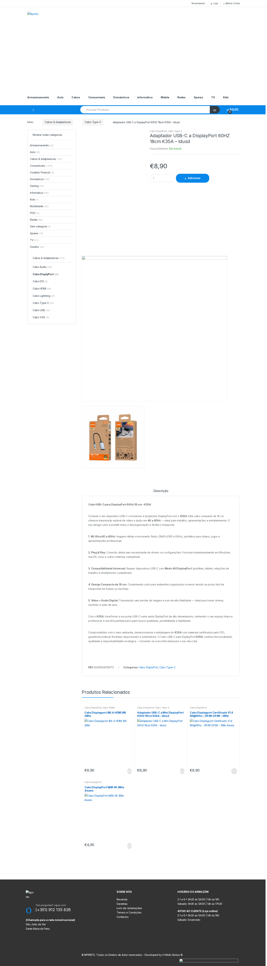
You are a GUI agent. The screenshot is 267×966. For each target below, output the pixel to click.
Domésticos (121, 97)
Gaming (37, 185)
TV (213, 97)
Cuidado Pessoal (42, 172)
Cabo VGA (41, 317)
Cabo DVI (40, 281)
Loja (215, 3)
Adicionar (194, 178)
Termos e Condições (129, 912)
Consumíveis (96, 97)
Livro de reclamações (129, 908)
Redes (181, 97)
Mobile (165, 97)
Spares (198, 97)
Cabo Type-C (93, 122)
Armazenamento (38, 97)
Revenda (122, 899)
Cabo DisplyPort (158, 131)
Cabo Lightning (43, 295)
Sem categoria (40, 226)
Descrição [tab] (160, 491)
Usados (37, 246)
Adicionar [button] (128, 771)
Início (30, 122)
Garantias (122, 903)
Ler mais (233, 771)
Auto (60, 97)
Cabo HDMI (109, 707)
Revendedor (198, 3)
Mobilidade (39, 206)
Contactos (123, 916)
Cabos (76, 97)
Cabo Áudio (42, 266)
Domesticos (39, 179)
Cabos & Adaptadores (58, 122)
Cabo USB (41, 310)
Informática (144, 97)
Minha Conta (233, 3)
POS (34, 212)
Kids (226, 97)
